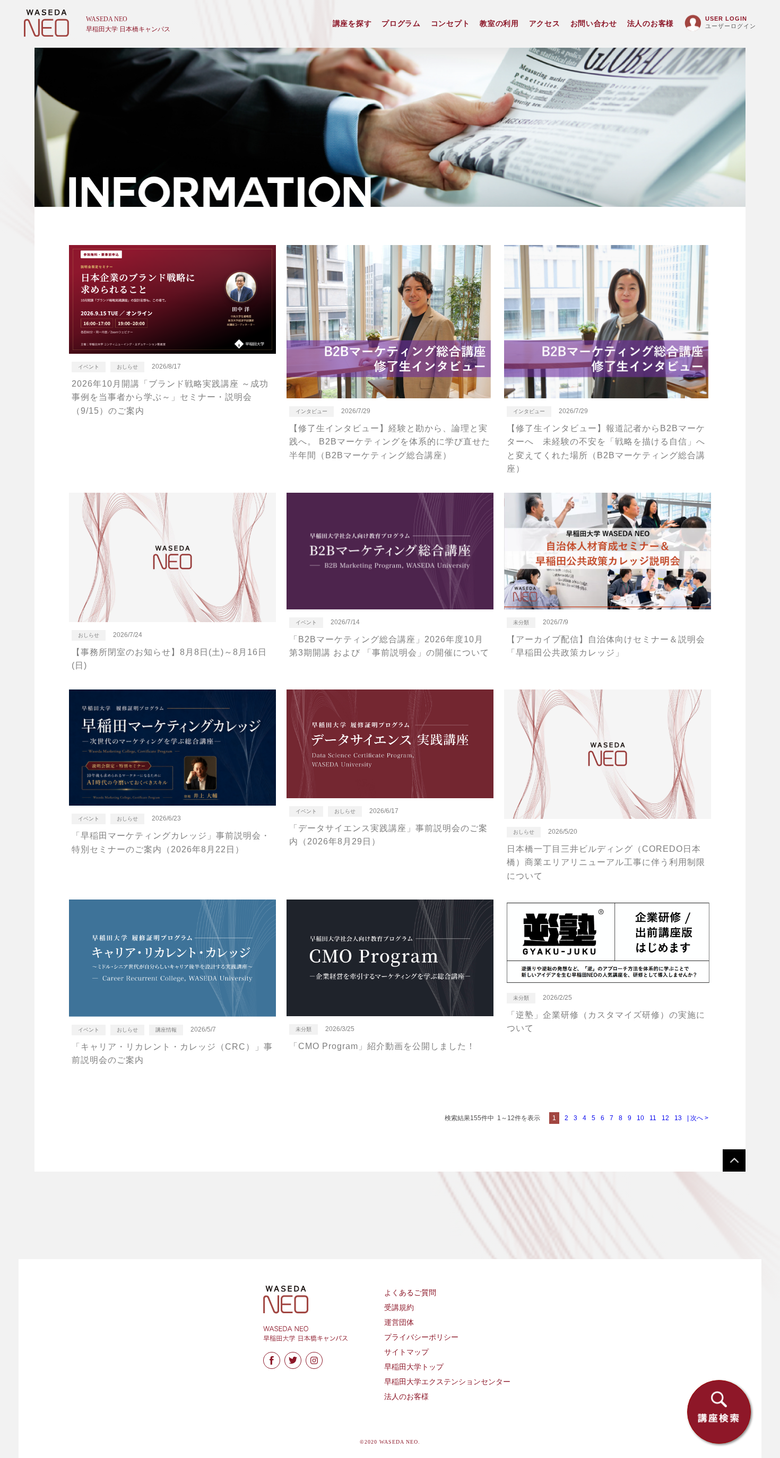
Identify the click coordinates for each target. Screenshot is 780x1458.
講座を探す (352, 24)
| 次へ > (697, 1118)
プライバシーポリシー (421, 1337)
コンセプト (450, 24)
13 (678, 1118)
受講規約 (399, 1308)
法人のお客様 (650, 24)
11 (652, 1118)
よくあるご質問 (410, 1293)
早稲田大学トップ (414, 1367)
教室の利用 (499, 24)
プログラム (401, 24)
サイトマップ (406, 1352)
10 (640, 1118)
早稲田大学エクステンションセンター (447, 1382)
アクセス (544, 24)
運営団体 (399, 1322)
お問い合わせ (593, 24)
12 (665, 1118)
